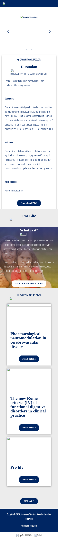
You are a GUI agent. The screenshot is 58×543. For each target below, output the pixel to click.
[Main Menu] (52, 3)
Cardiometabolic (26, 59)
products (37, 59)
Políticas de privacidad (29, 526)
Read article (29, 358)
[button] (26, 49)
